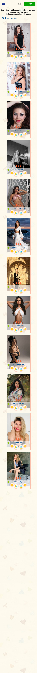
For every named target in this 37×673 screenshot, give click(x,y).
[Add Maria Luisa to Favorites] (25, 251)
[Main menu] (3, 3)
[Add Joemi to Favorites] (25, 329)
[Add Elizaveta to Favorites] (25, 407)
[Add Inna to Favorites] (25, 446)
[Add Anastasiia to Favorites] (25, 485)
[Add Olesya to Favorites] (25, 173)
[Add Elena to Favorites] (25, 134)
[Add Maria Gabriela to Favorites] (25, 212)
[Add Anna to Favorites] (25, 56)
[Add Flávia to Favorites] (25, 290)
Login (30, 4)
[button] (13, 49)
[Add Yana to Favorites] (25, 94)
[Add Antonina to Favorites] (25, 368)
